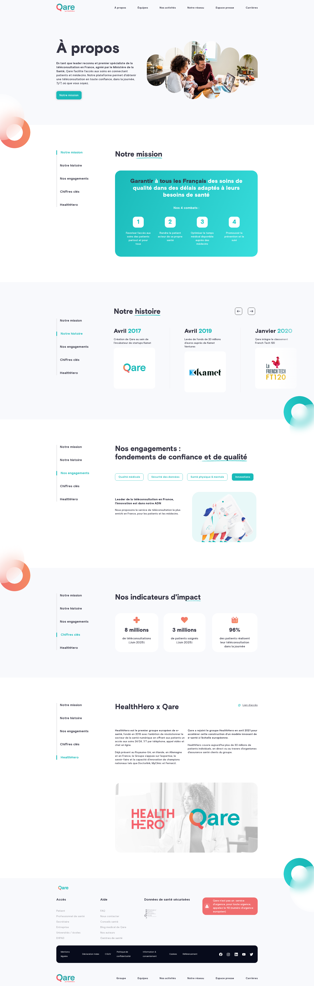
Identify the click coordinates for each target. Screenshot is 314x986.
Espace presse (225, 8)
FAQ (102, 911)
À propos (120, 8)
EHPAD (60, 938)
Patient (60, 911)
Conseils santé (109, 922)
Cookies (173, 954)
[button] (238, 311)
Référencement (190, 954)
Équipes (143, 8)
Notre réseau (195, 8)
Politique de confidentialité (123, 954)
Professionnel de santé (70, 916)
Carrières (252, 8)
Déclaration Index (90, 954)
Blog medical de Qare (113, 927)
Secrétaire (62, 922)
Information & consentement (150, 954)
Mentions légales (65, 954)
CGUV (108, 954)
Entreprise (62, 927)
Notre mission (68, 95)
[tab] (129, 477)
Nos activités (168, 8)
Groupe (121, 978)
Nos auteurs (107, 932)
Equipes (143, 978)
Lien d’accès (250, 705)
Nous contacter (109, 916)
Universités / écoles (68, 932)
